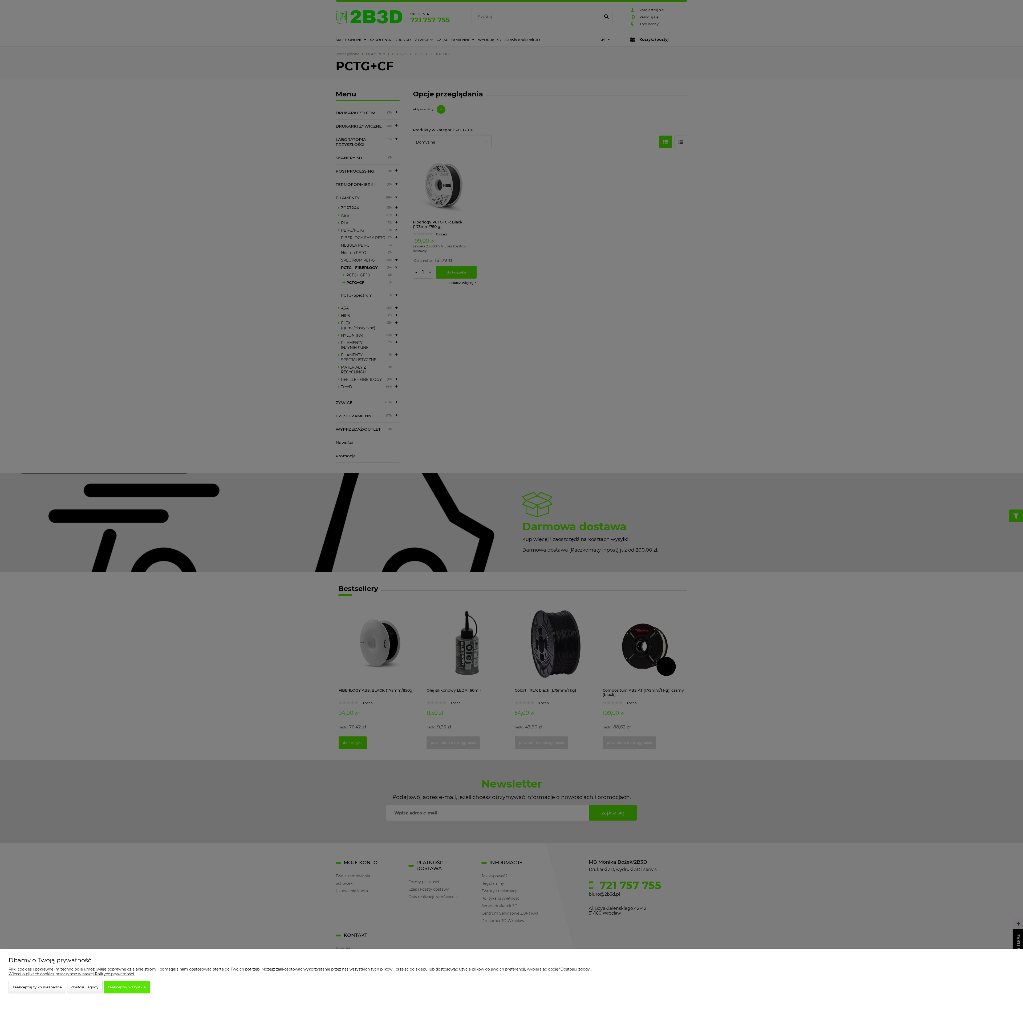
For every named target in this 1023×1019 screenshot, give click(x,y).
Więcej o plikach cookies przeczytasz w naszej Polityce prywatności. (72, 974)
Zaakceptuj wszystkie (127, 987)
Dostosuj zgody (84, 987)
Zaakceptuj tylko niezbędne (37, 987)
